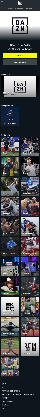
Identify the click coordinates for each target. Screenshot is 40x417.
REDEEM (5, 405)
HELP (4, 384)
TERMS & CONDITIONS (11, 391)
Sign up (20, 56)
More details (20, 62)
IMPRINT (5, 398)
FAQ (3, 387)
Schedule (19, 8)
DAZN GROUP (7, 401)
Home (10, 8)
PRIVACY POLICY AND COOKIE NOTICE (18, 394)
